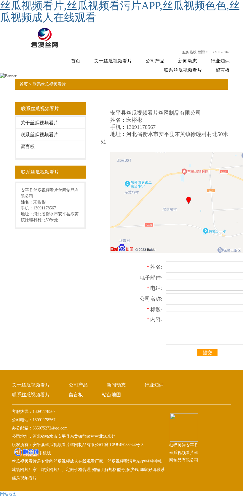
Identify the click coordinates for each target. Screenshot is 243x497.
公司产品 (155, 60)
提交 (207, 352)
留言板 (222, 70)
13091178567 (220, 52)
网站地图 (8, 494)
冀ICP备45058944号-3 (123, 445)
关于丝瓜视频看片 (113, 60)
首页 (75, 60)
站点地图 (111, 394)
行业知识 (220, 60)
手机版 (45, 453)
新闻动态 (187, 60)
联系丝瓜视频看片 (183, 70)
